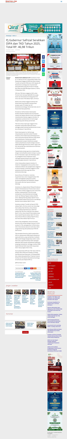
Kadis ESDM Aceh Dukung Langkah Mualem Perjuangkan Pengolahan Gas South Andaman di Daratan (41, 301)
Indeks (49, 434)
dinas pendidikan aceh (53, 279)
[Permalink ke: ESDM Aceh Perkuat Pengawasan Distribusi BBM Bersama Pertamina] (25, 292)
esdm (49, 263)
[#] (33, 28)
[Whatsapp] (43, 74)
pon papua (50, 268)
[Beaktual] (11, 1)
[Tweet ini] (43, 61)
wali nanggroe (51, 265)
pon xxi (50, 282)
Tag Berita (51, 276)
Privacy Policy (55, 434)
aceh (49, 287)
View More (25, 332)
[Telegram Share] (43, 70)
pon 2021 (50, 271)
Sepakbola (50, 285)
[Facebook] (25, 268)
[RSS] (35, 268)
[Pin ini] (43, 65)
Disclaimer (54, 436)
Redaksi (49, 436)
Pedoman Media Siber (52, 437)
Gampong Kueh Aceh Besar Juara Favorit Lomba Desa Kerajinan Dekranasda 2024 (20, 274)
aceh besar (51, 274)
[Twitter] (28, 268)
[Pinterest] (31, 268)
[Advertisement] (33, 13)
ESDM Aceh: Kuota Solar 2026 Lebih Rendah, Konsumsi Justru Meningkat (33, 299)
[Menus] (61, 1)
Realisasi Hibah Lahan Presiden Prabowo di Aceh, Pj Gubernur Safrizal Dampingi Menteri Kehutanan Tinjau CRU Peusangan (34, 276)
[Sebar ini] (43, 57)
